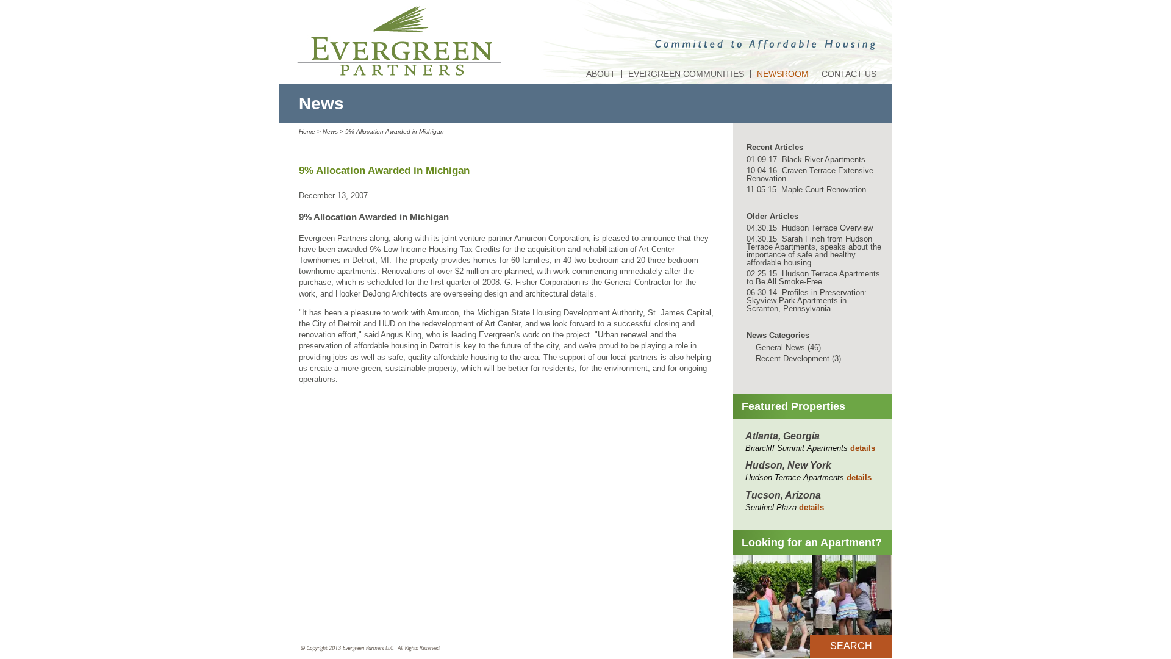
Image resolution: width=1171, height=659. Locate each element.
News (330, 131)
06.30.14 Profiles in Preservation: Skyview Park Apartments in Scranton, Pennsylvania (807, 300)
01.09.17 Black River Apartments (806, 160)
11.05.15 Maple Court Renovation (806, 189)
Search (851, 646)
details (862, 448)
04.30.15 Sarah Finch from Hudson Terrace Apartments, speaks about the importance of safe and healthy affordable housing (814, 251)
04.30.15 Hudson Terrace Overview (810, 228)
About (600, 74)
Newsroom (783, 74)
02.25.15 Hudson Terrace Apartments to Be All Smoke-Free (813, 278)
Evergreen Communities (686, 74)
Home (307, 131)
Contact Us (849, 74)
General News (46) (788, 347)
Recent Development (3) (798, 358)
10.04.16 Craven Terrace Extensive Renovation (810, 174)
